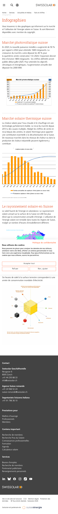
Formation (6, 444)
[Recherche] (11, 5)
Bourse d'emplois (9, 463)
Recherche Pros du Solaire (13, 438)
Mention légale (33, 499)
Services (12, 13)
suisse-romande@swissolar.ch (14, 392)
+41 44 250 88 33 (9, 378)
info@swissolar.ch (9, 381)
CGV (25, 499)
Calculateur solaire (10, 450)
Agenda (5, 447)
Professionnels (8, 419)
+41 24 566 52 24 (9, 389)
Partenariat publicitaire (12, 469)
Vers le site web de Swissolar (12, 499)
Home (4, 13)
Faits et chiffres (39, 13)
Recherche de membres (12, 435)
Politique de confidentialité (44, 243)
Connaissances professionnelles (15, 441)
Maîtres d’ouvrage (10, 416)
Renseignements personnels (14, 471)
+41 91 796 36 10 (9, 401)
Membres (6, 422)
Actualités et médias (24, 13)
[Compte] (17, 5)
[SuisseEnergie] (33, 507)
